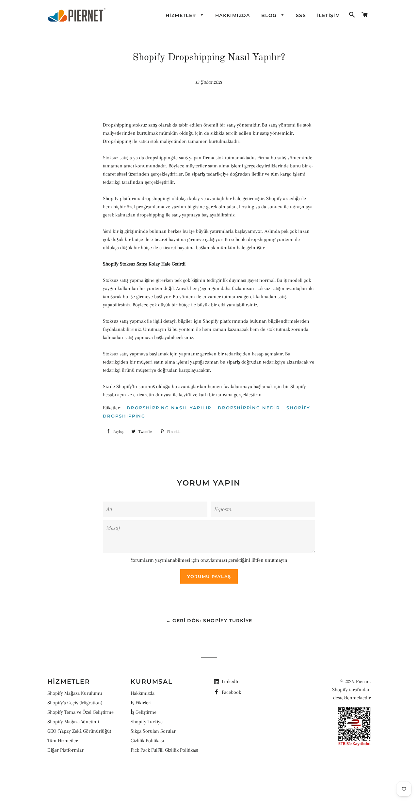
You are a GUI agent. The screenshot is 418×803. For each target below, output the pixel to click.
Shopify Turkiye (147, 722)
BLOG (270, 15)
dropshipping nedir (249, 407)
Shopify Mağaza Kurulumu (74, 693)
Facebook (230, 692)
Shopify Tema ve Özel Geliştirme (80, 712)
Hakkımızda (142, 693)
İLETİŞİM (328, 15)
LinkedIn (231, 681)
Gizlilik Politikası (147, 740)
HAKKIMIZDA (232, 15)
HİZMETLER (182, 15)
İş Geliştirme (143, 712)
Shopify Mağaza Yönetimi (73, 722)
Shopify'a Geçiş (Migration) (75, 703)
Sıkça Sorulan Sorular (153, 731)
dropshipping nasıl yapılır (169, 407)
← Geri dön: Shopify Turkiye (209, 621)
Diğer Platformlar (65, 750)
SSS (301, 15)
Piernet (363, 681)
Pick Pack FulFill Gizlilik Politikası (164, 750)
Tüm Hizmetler (62, 740)
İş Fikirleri (141, 703)
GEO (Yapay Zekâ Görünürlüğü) (79, 731)
